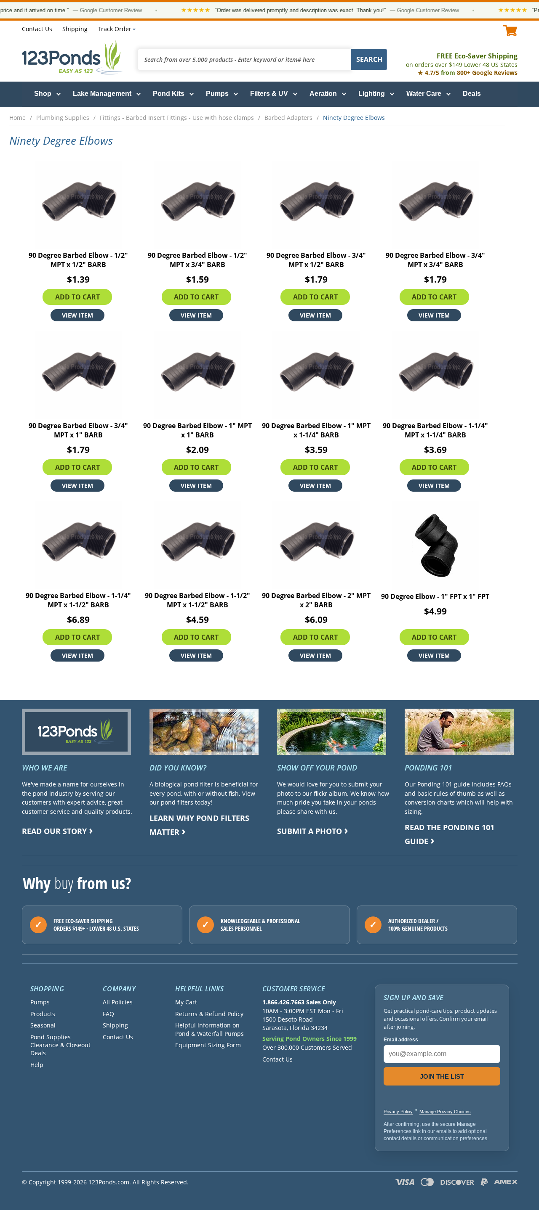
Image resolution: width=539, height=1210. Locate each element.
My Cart (186, 1002)
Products (42, 1014)
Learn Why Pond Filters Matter (199, 825)
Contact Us (37, 29)
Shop (42, 93)
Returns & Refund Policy (209, 1014)
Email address (401, 1040)
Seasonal (43, 1025)
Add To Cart (77, 297)
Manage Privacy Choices (445, 1111)
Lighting (371, 93)
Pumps (217, 93)
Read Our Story (54, 831)
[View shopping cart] (510, 30)
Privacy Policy (398, 1111)
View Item (77, 315)
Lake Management (102, 93)
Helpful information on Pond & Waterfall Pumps (209, 1029)
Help (36, 1065)
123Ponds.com (72, 57)
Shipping (75, 29)
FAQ (108, 1014)
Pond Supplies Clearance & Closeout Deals (60, 1045)
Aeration (323, 93)
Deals (472, 93)
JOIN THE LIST (442, 1076)
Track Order (114, 29)
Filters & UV (269, 93)
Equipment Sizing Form (208, 1045)
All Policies (118, 1002)
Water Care (423, 93)
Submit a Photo (309, 831)
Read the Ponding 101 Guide (449, 834)
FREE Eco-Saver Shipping (462, 60)
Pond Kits (168, 93)
